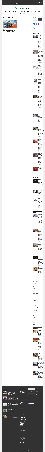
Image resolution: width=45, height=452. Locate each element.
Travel (34, 322)
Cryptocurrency (23, 399)
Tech (36, 11)
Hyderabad (22, 411)
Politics (34, 308)
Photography (35, 307)
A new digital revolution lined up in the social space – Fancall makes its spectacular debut (40, 202)
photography (22, 434)
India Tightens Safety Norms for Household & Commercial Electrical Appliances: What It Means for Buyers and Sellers (40, 70)
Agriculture (35, 283)
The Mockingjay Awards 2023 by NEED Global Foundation (40, 356)
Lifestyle (32, 11)
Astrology (35, 286)
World (13, 11)
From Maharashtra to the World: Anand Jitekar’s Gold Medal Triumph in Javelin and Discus (40, 271)
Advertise (37, 390)
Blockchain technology (21, 396)
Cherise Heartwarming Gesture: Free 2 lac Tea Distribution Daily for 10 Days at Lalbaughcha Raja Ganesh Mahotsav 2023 (40, 375)
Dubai (23, 406)
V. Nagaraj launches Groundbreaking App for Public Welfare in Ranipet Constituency (41, 192)
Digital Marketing (22, 403)
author (21, 393)
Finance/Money (35, 296)
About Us (37, 388)
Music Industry (22, 431)
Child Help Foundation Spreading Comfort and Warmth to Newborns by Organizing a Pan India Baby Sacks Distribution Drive (40, 158)
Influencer (21, 415)
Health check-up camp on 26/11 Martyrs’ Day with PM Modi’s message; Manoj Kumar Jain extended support (40, 144)
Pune (24, 436)
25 (29, 395)
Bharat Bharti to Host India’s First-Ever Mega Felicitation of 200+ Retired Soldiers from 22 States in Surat (40, 343)
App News (35, 284)
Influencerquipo (22, 416)
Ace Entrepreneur (23, 388)
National (34, 305)
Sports (34, 317)
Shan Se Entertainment (23, 440)
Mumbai (22, 430)
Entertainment (26, 11)
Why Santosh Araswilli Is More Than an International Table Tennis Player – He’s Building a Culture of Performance (40, 260)
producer (22, 436)
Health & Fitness (36, 302)
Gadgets (34, 300)
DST (20, 406)
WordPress (17, 450)
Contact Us (37, 391)
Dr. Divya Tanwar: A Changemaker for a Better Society (40, 169)
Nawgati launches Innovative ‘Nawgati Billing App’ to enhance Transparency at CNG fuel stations (40, 182)
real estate (22, 437)
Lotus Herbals (22, 423)
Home (6, 11)
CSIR (20, 401)
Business (16, 11)
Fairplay (21, 409)
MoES (20, 429)
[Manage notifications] (43, 450)
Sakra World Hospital (22, 438)
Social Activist (21, 445)
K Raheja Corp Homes (22, 422)
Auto (39, 11)
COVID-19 (22, 398)
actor (21, 390)
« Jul (30, 400)
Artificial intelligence (22, 392)
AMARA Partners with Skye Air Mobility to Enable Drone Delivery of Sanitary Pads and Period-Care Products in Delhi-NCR (21, 2)
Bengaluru (22, 394)
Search (34, 17)
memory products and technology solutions (22, 426)
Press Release (35, 310)
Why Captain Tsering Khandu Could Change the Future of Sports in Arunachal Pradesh (40, 247)
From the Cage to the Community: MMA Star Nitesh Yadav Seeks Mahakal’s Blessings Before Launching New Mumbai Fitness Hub (40, 234)
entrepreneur (22, 408)
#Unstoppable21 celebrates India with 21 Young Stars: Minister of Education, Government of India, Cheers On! (41, 365)
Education (21, 11)
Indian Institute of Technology (23, 414)
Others (21, 13)
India (9, 11)
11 (29, 392)
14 (32, 392)
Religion (34, 312)
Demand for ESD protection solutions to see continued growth (9, 31)
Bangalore (23, 393)
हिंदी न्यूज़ (24, 13)
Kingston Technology (23, 418)
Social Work (35, 315)
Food (34, 298)
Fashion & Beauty (36, 295)
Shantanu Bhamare (22, 443)
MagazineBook (25, 450)
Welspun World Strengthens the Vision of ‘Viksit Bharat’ (40, 332)
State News (35, 319)
